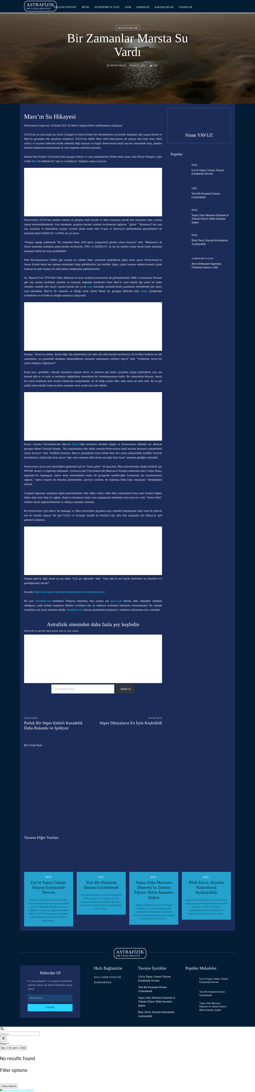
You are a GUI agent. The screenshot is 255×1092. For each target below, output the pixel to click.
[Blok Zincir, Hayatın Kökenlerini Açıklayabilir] (176, 240)
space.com (116, 600)
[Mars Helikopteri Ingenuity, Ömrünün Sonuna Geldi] (176, 263)
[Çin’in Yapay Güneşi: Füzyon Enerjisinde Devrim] (176, 169)
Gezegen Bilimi (128, 28)
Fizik (194, 188)
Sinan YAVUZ (118, 65)
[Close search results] (3, 1039)
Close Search (8, 1086)
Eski (23, 1047)
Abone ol (125, 688)
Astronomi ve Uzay (203, 259)
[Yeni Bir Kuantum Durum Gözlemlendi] (176, 193)
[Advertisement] (93, 192)
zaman (144, 291)
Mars (34, 161)
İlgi (3, 1047)
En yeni (13, 1047)
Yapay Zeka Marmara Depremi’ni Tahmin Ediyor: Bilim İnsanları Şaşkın (210, 219)
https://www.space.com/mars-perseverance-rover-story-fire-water (69, 591)
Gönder (50, 1007)
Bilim (194, 165)
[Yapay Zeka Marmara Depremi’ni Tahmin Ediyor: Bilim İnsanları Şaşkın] (176, 216)
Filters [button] (8, 1043)
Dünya (75, 444)
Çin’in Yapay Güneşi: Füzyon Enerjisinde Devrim (49, 887)
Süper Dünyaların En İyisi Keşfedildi (131, 723)
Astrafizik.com (43, 600)
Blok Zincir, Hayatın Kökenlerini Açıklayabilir (206, 887)
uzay (89, 286)
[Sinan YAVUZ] (102, 65)
